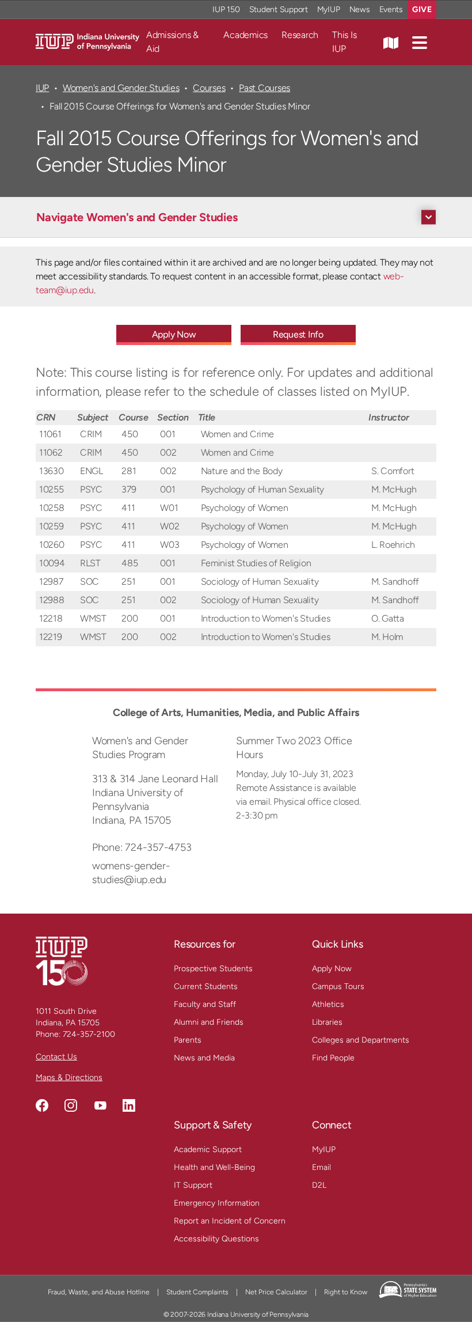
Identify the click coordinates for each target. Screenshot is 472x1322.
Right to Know (345, 1292)
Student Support (278, 9)
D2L (319, 1185)
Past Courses (264, 87)
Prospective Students (213, 968)
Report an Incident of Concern (230, 1221)
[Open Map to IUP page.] (390, 42)
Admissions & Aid (172, 41)
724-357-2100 (89, 1034)
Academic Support (208, 1149)
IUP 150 (225, 9)
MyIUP (328, 9)
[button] (419, 42)
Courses (209, 87)
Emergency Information (217, 1203)
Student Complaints (197, 1292)
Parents (187, 1040)
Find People (333, 1058)
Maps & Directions (69, 1077)
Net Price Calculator (276, 1292)
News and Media (204, 1058)
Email (321, 1167)
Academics (245, 34)
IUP (42, 87)
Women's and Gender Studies (121, 87)
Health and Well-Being (214, 1167)
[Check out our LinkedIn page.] (129, 1105)
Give (422, 9)
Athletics (328, 1004)
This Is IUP (344, 41)
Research (299, 34)
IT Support (193, 1185)
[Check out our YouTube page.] (100, 1105)
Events (391, 9)
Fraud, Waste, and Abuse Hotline (99, 1292)
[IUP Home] (87, 41)
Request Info (298, 334)
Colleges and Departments (360, 1040)
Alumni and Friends (208, 1022)
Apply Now (174, 334)
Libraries (327, 1022)
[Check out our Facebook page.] (42, 1105)
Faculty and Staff (205, 1004)
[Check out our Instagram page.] (70, 1105)
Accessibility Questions (216, 1239)
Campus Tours (338, 986)
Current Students (206, 986)
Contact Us (56, 1057)
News (359, 9)
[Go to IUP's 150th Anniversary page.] (61, 960)
